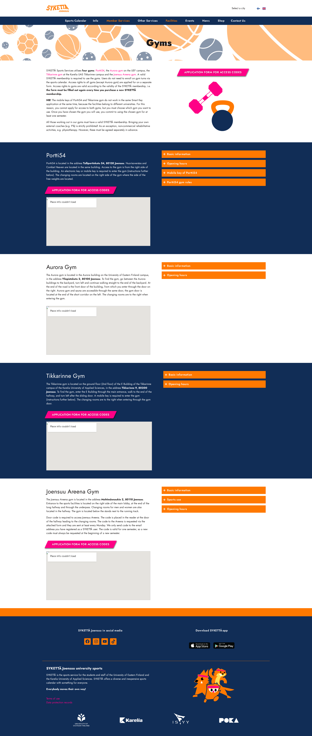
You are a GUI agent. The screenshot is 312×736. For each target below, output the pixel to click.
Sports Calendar (75, 21)
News (205, 21)
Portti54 (100, 70)
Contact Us (238, 21)
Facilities (171, 21)
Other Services (147, 21)
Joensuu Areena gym (125, 74)
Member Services (118, 21)
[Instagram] (96, 641)
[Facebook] (87, 641)
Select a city (238, 8)
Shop (221, 21)
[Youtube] (104, 641)
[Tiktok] (113, 641)
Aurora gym (116, 70)
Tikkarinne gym (54, 74)
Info (95, 21)
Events (189, 21)
